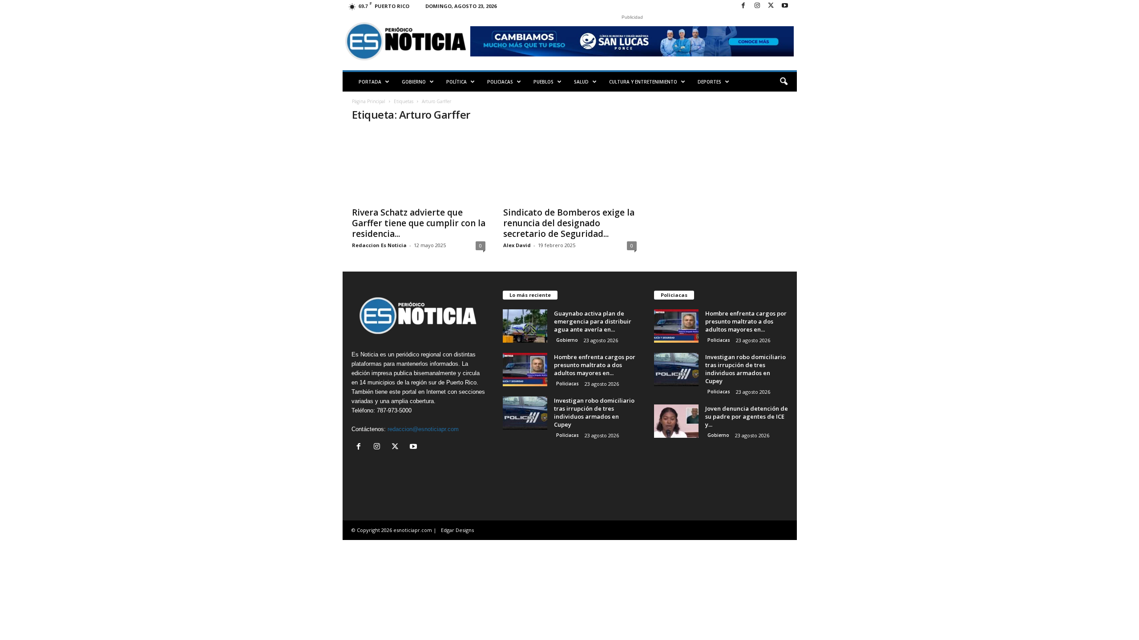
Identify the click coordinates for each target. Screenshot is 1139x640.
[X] (771, 6)
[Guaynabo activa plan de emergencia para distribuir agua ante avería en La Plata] (525, 326)
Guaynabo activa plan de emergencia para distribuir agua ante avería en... (592, 321)
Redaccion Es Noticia (379, 245)
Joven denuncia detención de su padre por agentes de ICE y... (746, 416)
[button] (783, 82)
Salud (581, 82)
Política (456, 82)
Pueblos (543, 82)
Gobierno (414, 82)
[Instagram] (757, 6)
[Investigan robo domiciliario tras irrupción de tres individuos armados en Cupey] (525, 413)
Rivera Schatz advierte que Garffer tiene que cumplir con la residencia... (418, 223)
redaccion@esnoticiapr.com (423, 429)
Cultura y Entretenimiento (643, 82)
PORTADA (370, 82)
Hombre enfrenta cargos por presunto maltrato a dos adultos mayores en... (594, 365)
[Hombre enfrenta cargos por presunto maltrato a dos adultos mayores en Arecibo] (525, 369)
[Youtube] (785, 6)
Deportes (709, 82)
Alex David (517, 245)
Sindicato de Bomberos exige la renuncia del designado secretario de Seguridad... (568, 223)
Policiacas (500, 82)
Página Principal (368, 101)
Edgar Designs (457, 530)
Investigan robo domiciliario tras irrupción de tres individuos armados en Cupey (594, 412)
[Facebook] (743, 6)
